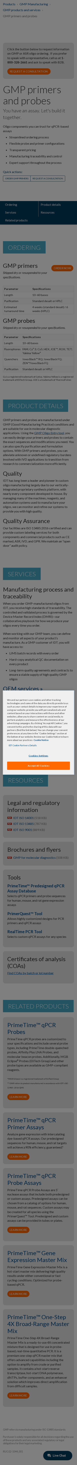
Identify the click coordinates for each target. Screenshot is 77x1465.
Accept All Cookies (38, 765)
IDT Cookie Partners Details (23, 745)
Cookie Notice (41, 740)
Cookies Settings (38, 755)
